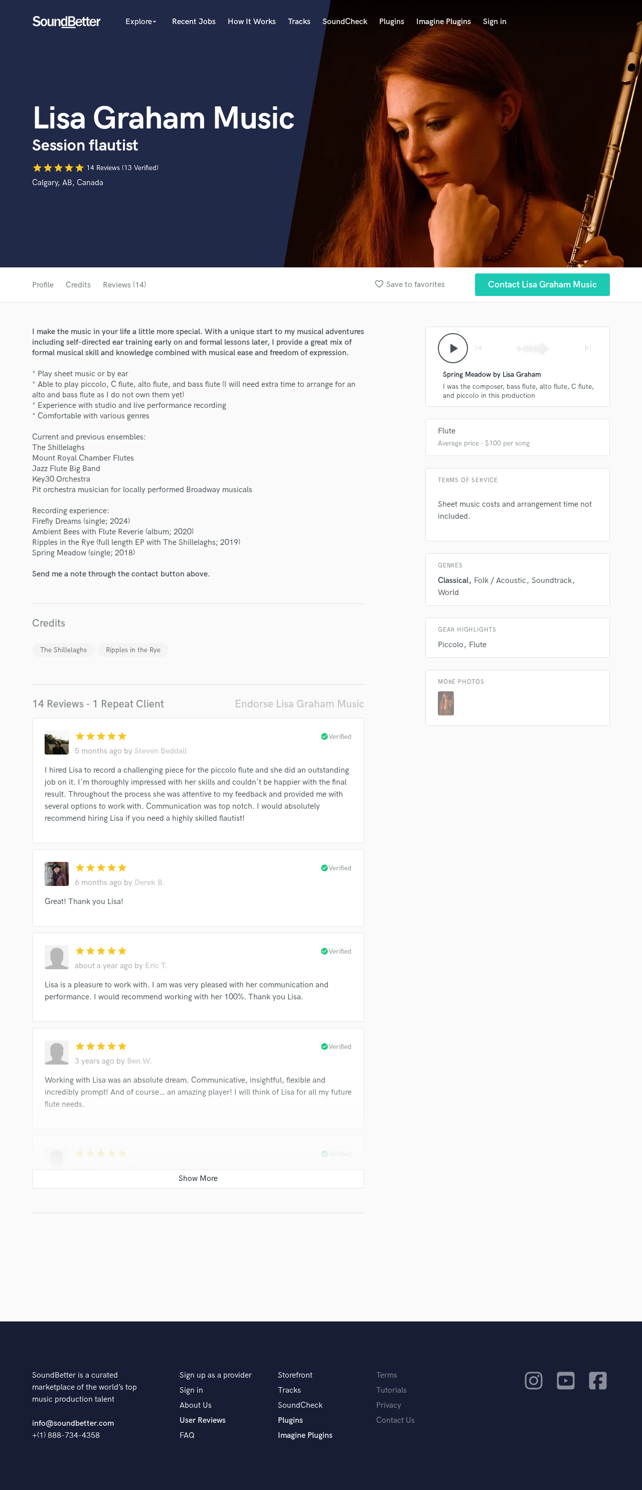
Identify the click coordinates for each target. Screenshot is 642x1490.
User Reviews (203, 1420)
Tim (133, 1168)
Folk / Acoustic (500, 580)
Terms (386, 1375)
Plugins (391, 22)
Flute (446, 431)
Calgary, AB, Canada (67, 183)
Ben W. (139, 1061)
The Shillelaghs (63, 650)
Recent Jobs (194, 22)
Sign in (495, 22)
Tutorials (391, 1390)
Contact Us (395, 1420)
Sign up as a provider (216, 1375)
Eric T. (156, 966)
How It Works (252, 22)
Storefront (295, 1375)
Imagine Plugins (443, 22)
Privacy (388, 1405)
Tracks (299, 22)
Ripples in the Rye (133, 650)
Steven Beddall (160, 751)
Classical (453, 580)
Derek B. (149, 882)
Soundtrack (552, 580)
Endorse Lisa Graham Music (299, 704)
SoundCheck (345, 22)
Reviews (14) (124, 285)
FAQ (187, 1435)
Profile (43, 285)
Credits (78, 285)
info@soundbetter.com (73, 1423)
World (448, 593)
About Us (196, 1405)
